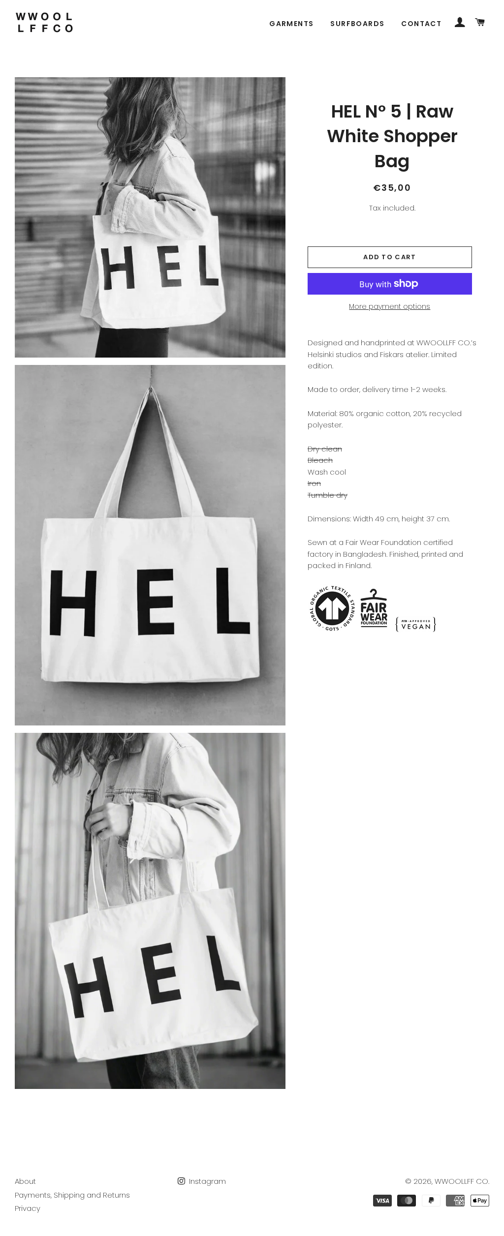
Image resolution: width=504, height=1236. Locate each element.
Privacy (27, 1208)
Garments (291, 24)
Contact (421, 24)
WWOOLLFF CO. (462, 1181)
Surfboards (357, 24)
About (25, 1181)
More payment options (389, 306)
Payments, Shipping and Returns (72, 1195)
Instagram (206, 1181)
